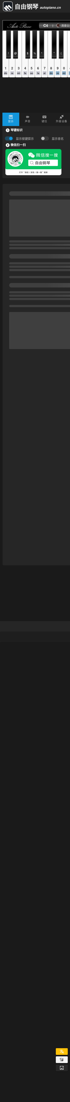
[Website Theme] (62, 1059)
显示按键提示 (25, 138)
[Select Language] (62, 1051)
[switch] (45, 138)
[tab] (10, 119)
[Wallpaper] (62, 1068)
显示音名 (58, 138)
